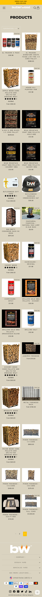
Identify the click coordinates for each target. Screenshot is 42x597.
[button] (10, 99)
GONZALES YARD (20, 568)
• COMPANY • (20, 557)
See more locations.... (20, 573)
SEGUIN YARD (20, 562)
